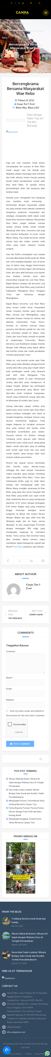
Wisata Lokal (33, 107)
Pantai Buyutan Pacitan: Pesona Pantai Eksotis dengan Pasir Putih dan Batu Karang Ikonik (26, 812)
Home (5, 23)
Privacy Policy (40, 1054)
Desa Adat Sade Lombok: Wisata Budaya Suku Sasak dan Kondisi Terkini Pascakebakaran (26, 793)
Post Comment (22, 744)
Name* (9, 677)
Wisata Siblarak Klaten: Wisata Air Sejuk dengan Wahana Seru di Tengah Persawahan (26, 782)
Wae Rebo (18, 546)
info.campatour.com (16, 1032)
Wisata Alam (16, 23)
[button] (7, 1050)
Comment (10, 651)
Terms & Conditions (14, 1054)
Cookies (28, 1054)
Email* (9, 688)
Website (10, 700)
